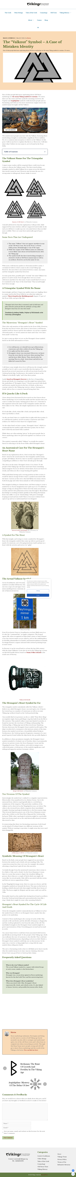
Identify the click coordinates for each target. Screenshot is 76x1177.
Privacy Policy (62, 1159)
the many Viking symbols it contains (24, 96)
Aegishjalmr (15, 101)
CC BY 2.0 (21, 852)
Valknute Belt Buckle (24, 699)
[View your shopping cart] (38, 27)
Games (39, 20)
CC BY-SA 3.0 (19, 791)
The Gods (8, 12)
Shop (46, 20)
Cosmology (43, 12)
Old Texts (53, 12)
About (30, 20)
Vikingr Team (62, 1157)
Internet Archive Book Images (19, 530)
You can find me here (31, 1050)
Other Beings (18, 12)
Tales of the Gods (31, 12)
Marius (29, 38)
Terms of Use (62, 1162)
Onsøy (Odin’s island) (33, 652)
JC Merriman (15, 852)
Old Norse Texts (42, 1166)
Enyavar (14, 222)
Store (59, 1154)
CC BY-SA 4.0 (20, 222)
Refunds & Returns (64, 1165)
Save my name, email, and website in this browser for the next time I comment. (24, 1132)
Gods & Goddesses (43, 1156)
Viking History (64, 12)
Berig (14, 791)
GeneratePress (44, 1174)
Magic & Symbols (9, 38)
